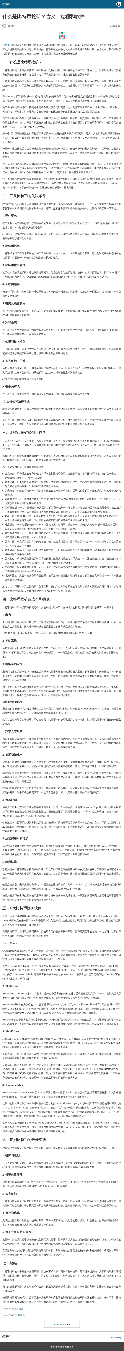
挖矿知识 (18, 1308)
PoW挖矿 (12, 1315)
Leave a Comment (62, 1324)
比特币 (6, 45)
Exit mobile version (62, 1346)
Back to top (116, 1338)
